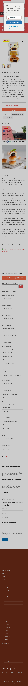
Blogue (4, 555)
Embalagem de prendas (10, 661)
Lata (6, 658)
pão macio (16, 105)
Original (6, 584)
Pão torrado (6, 411)
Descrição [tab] (7, 114)
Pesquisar (21, 286)
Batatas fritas (5, 442)
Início (3, 567)
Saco (6, 645)
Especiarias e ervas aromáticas (12, 612)
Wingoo (6, 621)
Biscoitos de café (7, 342)
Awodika (7, 630)
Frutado (6, 597)
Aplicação (7, 517)
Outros (6, 639)
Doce (6, 606)
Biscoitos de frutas (7, 356)
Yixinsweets (7, 636)
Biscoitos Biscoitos (6, 346)
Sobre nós (4, 552)
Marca (4, 619)
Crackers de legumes (7, 305)
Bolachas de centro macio (9, 363)
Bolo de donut (6, 417)
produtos (4, 573)
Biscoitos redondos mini (8, 328)
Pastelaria (13, 104)
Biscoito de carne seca (8, 302)
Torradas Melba (7, 407)
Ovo (6, 609)
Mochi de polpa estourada (9, 438)
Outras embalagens (9, 664)
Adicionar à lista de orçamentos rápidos (14, 109)
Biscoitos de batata (7, 312)
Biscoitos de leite (7, 339)
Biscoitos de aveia (7, 383)
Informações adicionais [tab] (17, 114)
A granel (6, 652)
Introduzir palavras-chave (9, 283)
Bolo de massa (6, 428)
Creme (6, 603)
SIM (6, 509)
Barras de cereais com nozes (10, 394)
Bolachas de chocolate (8, 352)
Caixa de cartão (8, 655)
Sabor (4, 579)
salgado (6, 587)
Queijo (6, 581)
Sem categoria (5, 449)
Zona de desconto (6, 561)
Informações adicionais (9, 522)
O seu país (5, 492)
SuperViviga (7, 627)
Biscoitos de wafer (7, 331)
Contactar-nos (5, 558)
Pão (10, 104)
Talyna (6, 633)
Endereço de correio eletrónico (11, 466)
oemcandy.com (5, 672)
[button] (23, 41)
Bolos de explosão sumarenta (10, 424)
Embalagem (6, 643)
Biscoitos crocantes (6, 325)
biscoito (12, 683)
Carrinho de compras (7, 564)
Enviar (5, 540)
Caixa (6, 648)
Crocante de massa (7, 432)
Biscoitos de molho (7, 359)
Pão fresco (11, 105)
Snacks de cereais (6, 380)
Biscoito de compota (7, 315)
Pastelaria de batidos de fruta (10, 421)
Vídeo (3, 576)
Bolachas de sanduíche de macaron (11, 322)
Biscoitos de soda (6, 367)
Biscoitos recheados (8, 318)
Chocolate (7, 590)
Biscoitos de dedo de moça (9, 335)
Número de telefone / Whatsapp (12, 479)
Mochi (3, 435)
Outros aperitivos (6, 445)
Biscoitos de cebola (7, 308)
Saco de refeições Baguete (9, 404)
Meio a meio (7, 624)
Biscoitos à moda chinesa (8, 295)
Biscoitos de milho (7, 387)
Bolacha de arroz (7, 397)
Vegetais (7, 594)
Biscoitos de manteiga (8, 349)
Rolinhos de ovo (7, 390)
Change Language (14, 22)
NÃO (6, 513)
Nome (4, 457)
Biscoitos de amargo (8, 298)
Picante (6, 615)
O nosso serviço (6, 570)
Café (6, 600)
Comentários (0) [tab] (8, 117)
